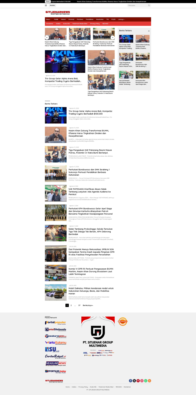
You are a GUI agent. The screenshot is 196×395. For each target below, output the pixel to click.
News (48, 19)
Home (68, 387)
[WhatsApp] (145, 381)
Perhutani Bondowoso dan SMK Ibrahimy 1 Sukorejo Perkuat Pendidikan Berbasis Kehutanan (80, 44)
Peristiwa (80, 19)
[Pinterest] (138, 381)
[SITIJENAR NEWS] (57, 12)
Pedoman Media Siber (80, 24)
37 (79, 305)
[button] (149, 5)
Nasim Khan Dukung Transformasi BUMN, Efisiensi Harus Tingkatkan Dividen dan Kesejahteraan (91, 1)
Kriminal (71, 19)
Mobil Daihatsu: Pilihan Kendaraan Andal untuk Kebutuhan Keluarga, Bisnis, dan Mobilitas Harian (91, 291)
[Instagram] (142, 381)
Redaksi (52, 5)
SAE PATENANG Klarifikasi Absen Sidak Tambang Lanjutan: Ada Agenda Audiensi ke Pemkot (103, 44)
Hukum (63, 19)
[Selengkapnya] (149, 31)
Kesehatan (100, 19)
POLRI (113, 19)
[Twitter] (134, 381)
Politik (56, 19)
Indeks (58, 24)
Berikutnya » (88, 305)
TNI (107, 19)
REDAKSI (105, 24)
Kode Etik (66, 24)
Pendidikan (89, 19)
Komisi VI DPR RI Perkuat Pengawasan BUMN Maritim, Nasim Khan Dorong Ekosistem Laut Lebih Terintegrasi (91, 271)
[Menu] (46, 5)
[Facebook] (130, 381)
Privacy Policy (95, 24)
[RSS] (149, 381)
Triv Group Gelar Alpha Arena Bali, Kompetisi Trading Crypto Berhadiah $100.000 (62, 81)
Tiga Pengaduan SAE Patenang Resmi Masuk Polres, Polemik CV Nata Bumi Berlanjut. (55, 44)
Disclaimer (49, 24)
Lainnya (121, 19)
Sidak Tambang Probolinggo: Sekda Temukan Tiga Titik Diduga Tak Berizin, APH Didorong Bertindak (90, 231)
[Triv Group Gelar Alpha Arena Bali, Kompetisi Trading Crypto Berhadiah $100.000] (65, 61)
